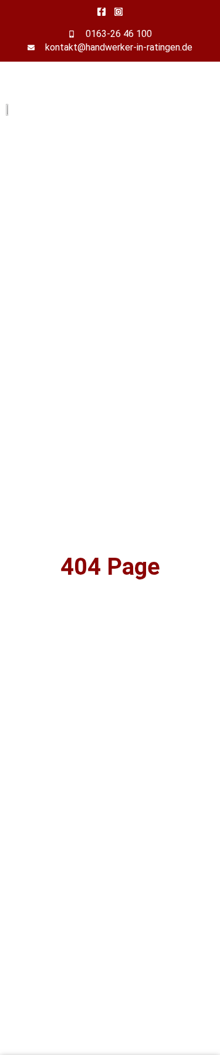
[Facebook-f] (101, 12)
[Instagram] (118, 12)
